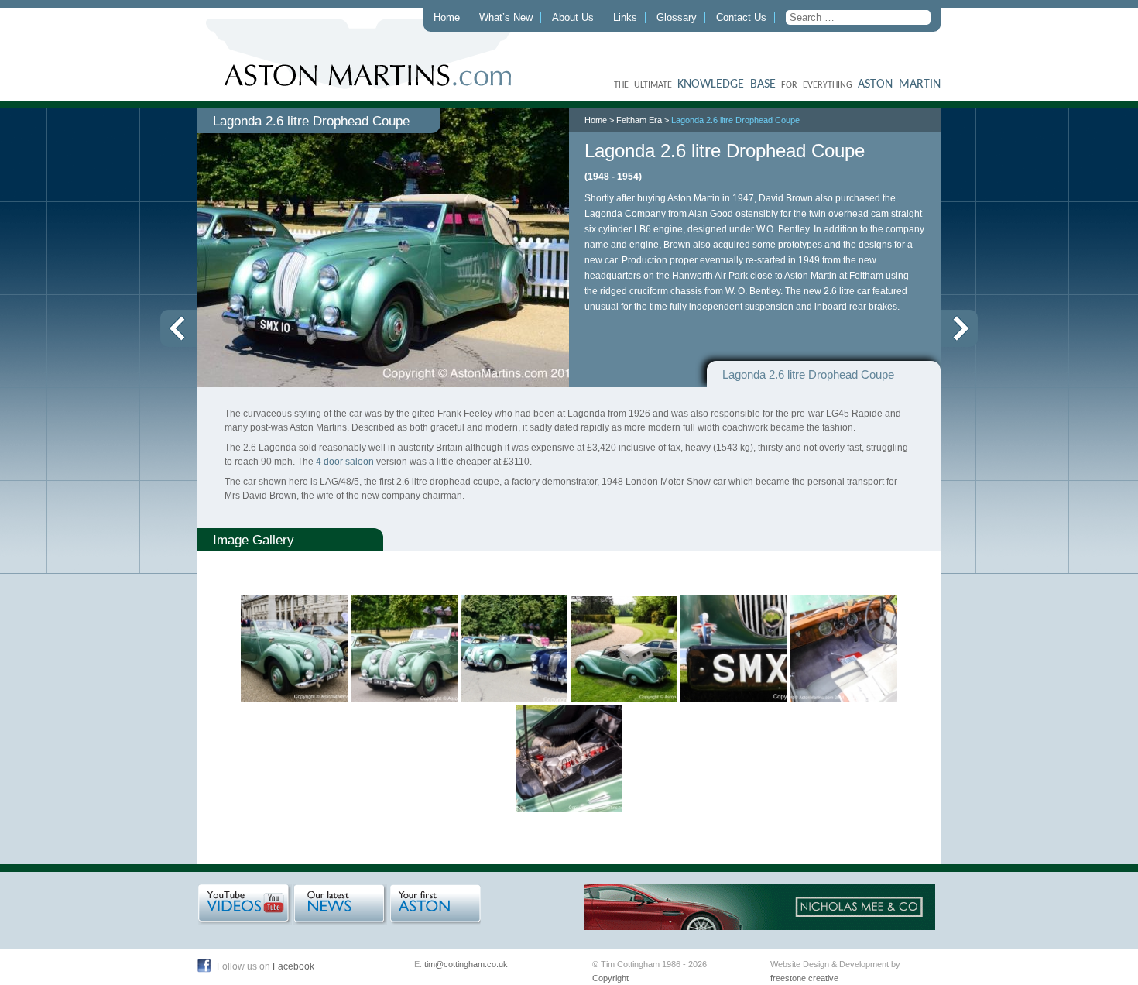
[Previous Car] (178, 328)
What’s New (506, 17)
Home (447, 17)
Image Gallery (253, 539)
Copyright (610, 978)
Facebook (293, 966)
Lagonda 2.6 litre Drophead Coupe (735, 120)
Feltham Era (639, 120)
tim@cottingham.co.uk (466, 964)
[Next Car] (959, 328)
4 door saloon (345, 461)
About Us (573, 17)
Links (625, 17)
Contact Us (741, 17)
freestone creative (804, 978)
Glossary (676, 17)
